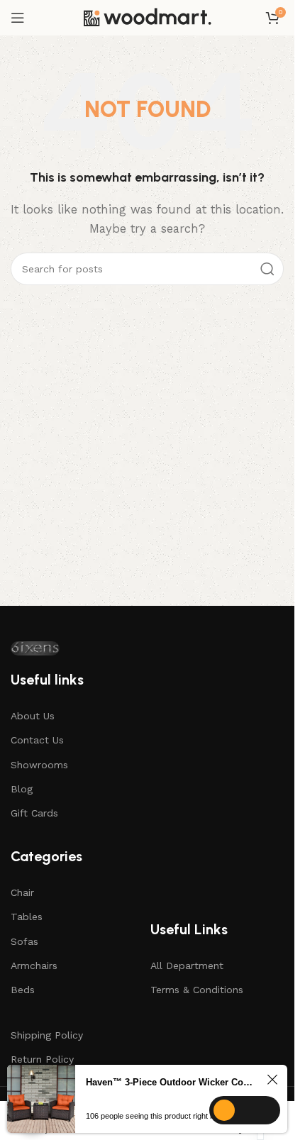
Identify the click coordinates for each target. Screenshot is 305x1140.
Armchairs (34, 965)
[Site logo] (147, 17)
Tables (27, 916)
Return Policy (42, 1059)
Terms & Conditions (196, 989)
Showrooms (39, 764)
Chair (22, 892)
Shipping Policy (47, 1035)
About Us (33, 715)
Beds (23, 989)
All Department (186, 965)
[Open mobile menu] (18, 18)
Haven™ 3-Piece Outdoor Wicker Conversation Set (170, 1082)
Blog (22, 789)
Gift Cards (34, 813)
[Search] (267, 269)
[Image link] (35, 648)
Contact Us (37, 740)
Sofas (24, 941)
